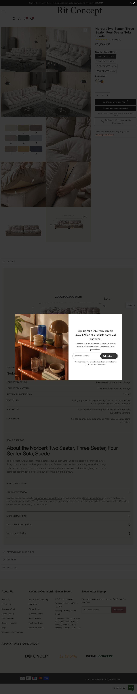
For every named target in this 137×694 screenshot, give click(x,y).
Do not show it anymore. (97, 365)
